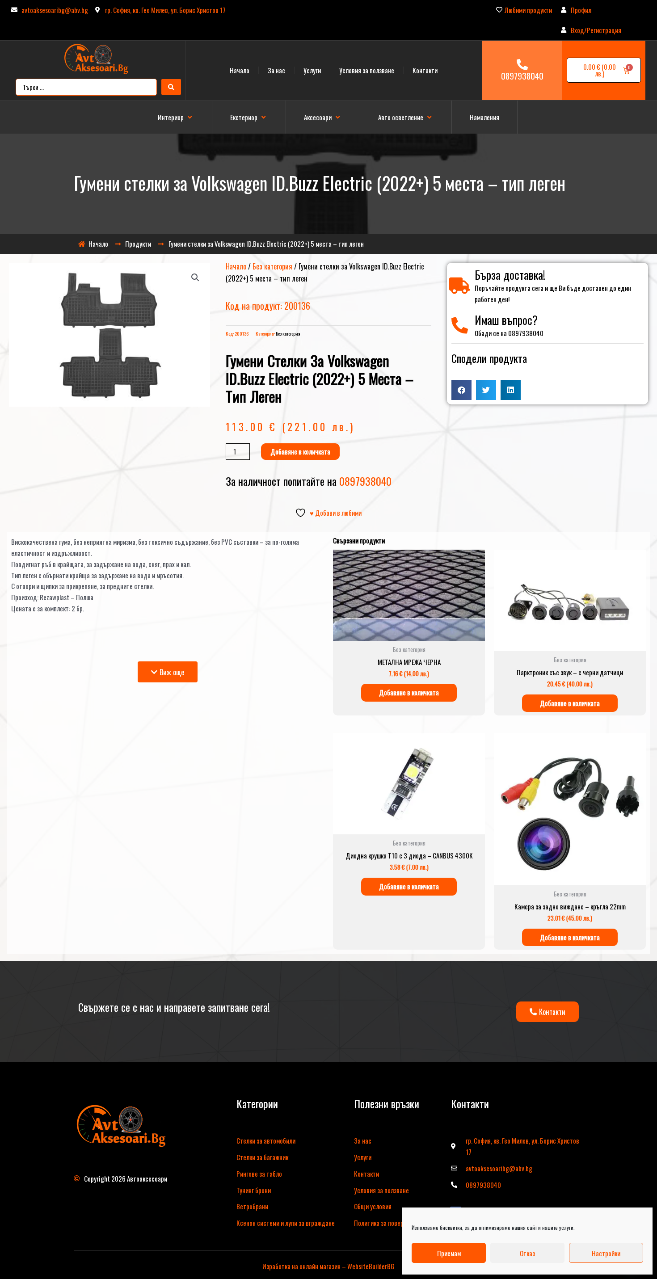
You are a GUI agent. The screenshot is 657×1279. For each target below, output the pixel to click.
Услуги (312, 70)
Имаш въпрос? (506, 319)
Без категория (272, 266)
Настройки (606, 1253)
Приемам (449, 1253)
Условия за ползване (366, 70)
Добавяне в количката (300, 451)
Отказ (527, 1253)
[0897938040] (522, 64)
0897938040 (522, 75)
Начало (239, 70)
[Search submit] (171, 87)
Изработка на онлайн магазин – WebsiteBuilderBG (328, 1266)
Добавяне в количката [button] (409, 692)
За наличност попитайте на (309, 481)
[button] (176, 117)
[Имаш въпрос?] (459, 325)
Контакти (425, 70)
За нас (276, 70)
